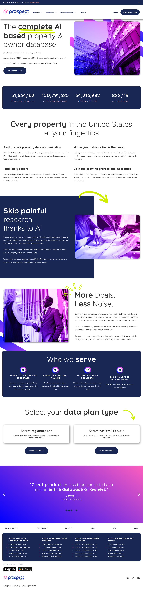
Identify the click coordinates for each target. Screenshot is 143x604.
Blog (136, 528)
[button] (38, 12)
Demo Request (42, 528)
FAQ (114, 528)
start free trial (130, 12)
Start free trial (15, 71)
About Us (69, 528)
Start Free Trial (36, 451)
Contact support (11, 528)
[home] (16, 12)
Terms (93, 528)
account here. (34, 2)
